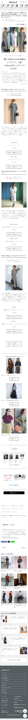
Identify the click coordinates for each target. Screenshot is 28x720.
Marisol (21, 505)
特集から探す (4, 685)
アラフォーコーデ (5, 508)
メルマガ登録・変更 (17, 696)
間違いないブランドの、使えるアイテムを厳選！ (20, 570)
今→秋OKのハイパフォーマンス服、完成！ (7, 588)
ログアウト (4, 707)
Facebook (4, 541)
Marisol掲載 (22, 515)
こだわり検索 (4, 692)
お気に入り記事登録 (20, 24)
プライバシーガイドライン (18, 700)
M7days (13, 515)
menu (2, 2)
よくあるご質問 (4, 705)
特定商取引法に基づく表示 (18, 707)
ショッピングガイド (5, 698)
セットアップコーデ (6, 511)
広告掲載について (17, 698)
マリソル (14, 511)
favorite (26, 2)
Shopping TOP (5, 670)
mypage (21, 2)
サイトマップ (4, 696)
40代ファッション (6, 505)
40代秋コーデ (15, 505)
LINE (13, 541)
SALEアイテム (4, 682)
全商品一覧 (4, 690)
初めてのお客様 (4, 702)
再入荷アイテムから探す (6, 687)
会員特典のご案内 (5, 700)
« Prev (4, 547)
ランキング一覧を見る (14, 464)
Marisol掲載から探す (5, 677)
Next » (24, 547)
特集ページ (14, 379)
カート (23, 2)
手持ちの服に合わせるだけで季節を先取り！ (20, 588)
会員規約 (15, 702)
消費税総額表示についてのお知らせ (20, 705)
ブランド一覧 (4, 675)
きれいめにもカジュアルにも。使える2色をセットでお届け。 (20, 606)
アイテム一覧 (4, 672)
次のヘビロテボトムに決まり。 (6, 605)
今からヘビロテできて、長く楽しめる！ (7, 570)
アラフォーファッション (17, 508)
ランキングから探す (5, 680)
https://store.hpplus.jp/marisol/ (10, 537)
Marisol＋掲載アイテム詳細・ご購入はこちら (14, 343)
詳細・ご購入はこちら (14, 152)
